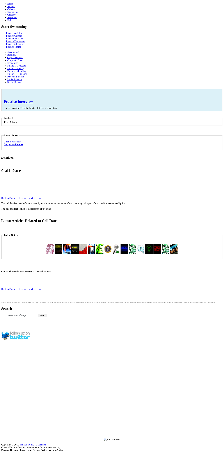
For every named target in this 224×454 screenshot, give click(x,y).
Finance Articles (14, 33)
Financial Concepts (16, 65)
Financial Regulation (17, 74)
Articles (11, 6)
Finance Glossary (14, 44)
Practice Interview (14, 38)
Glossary (11, 14)
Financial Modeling (16, 71)
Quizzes (11, 9)
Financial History (15, 68)
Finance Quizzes (14, 36)
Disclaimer (41, 444)
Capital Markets (15, 57)
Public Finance (14, 79)
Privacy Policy (27, 444)
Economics (12, 63)
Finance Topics (13, 47)
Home (10, 3)
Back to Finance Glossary (13, 198)
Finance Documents (15, 41)
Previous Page (34, 198)
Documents (12, 12)
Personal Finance (15, 76)
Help (9, 20)
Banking (11, 54)
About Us (12, 17)
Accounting (13, 52)
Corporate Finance (16, 60)
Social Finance (14, 82)
